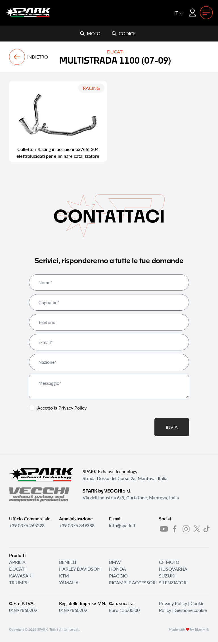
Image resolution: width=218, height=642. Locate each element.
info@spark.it (122, 525)
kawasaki (21, 575)
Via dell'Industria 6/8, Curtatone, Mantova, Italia (131, 497)
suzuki (167, 575)
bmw (115, 562)
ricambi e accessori (133, 582)
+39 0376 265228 (27, 525)
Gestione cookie (191, 610)
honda (117, 569)
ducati (17, 569)
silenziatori (173, 582)
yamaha (69, 582)
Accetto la (62, 407)
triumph (19, 582)
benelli (67, 562)
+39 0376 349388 (77, 525)
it (176, 12)
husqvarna (173, 569)
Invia (172, 427)
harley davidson (79, 569)
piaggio (118, 575)
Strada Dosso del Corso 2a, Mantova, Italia (125, 478)
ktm (64, 575)
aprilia (17, 562)
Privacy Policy (72, 407)
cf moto (169, 562)
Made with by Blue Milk (189, 629)
